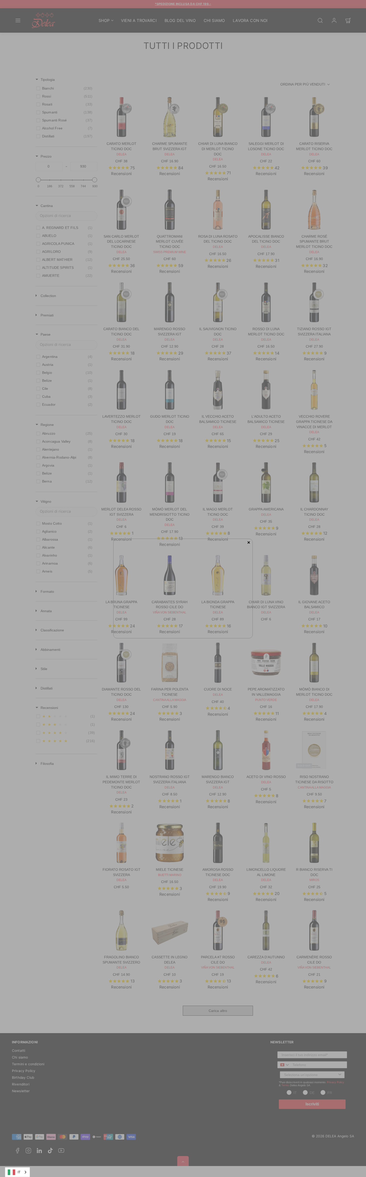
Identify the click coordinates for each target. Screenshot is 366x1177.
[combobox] (17, 1172)
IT (19, 1172)
